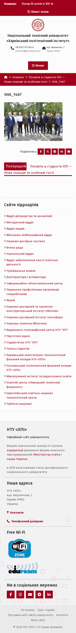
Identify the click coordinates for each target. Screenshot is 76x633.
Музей (10, 300)
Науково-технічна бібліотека (26, 323)
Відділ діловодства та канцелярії (29, 216)
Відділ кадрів (15, 228)
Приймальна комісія (20, 271)
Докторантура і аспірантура (26, 277)
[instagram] (20, 594)
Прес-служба (46, 610)
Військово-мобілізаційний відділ (29, 235)
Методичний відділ (20, 222)
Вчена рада (14, 247)
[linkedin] (49, 594)
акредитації (15, 450)
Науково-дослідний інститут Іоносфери (34, 317)
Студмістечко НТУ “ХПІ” (22, 342)
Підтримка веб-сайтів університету (30, 615)
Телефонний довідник (26, 521)
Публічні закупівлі (19, 404)
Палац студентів (17, 348)
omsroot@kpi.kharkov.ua (27, 51)
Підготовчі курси (18, 336)
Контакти (62, 615)
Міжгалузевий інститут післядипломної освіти (39, 376)
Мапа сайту (38, 620)
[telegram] (39, 594)
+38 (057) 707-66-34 (24, 47)
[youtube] (30, 594)
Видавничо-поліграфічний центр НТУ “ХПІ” (37, 330)
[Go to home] (5, 77)
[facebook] (11, 594)
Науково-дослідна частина (25, 241)
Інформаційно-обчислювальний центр (34, 283)
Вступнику (28, 610)
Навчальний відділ (20, 254)
